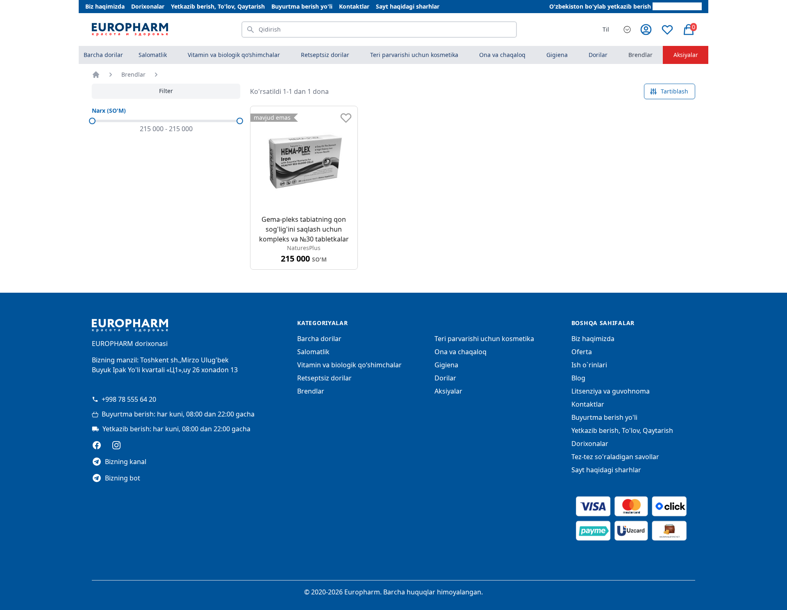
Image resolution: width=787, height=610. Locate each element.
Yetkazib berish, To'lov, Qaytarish (218, 6)
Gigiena (446, 364)
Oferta (581, 351)
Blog (578, 377)
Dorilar (445, 377)
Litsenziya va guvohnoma (610, 391)
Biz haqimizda (105, 6)
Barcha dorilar (103, 55)
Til (606, 29)
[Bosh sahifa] (96, 75)
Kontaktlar (354, 6)
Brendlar (640, 55)
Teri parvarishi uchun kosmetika (484, 338)
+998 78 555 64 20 (129, 399)
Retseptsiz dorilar (324, 377)
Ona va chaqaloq (460, 351)
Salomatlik (313, 351)
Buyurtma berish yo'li (301, 6)
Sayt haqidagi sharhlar (407, 6)
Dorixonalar (147, 6)
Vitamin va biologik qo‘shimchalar (349, 364)
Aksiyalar (685, 55)
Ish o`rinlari (589, 364)
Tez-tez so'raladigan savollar (615, 456)
